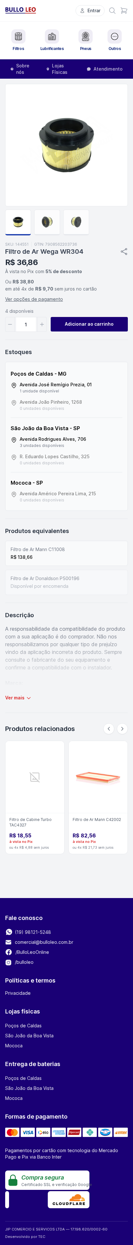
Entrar (93, 10)
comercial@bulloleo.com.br (44, 942)
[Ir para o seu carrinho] (124, 11)
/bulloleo (24, 962)
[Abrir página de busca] (112, 11)
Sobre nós (22, 69)
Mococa (14, 1045)
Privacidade (18, 993)
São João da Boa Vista (29, 1035)
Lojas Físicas (59, 69)
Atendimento (108, 69)
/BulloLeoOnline (31, 952)
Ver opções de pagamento (34, 299)
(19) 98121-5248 (32, 932)
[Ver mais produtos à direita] (122, 728)
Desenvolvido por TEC (25, 1236)
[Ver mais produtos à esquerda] (108, 728)
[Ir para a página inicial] (20, 10)
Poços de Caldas (23, 1025)
